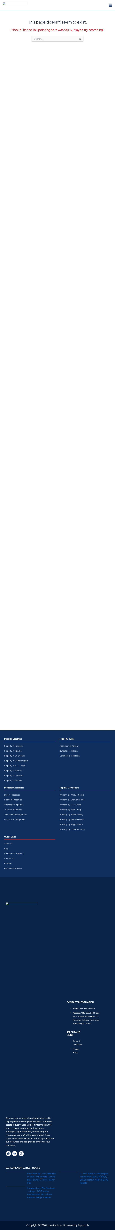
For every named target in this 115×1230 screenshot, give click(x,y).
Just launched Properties (15, 814)
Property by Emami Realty (71, 814)
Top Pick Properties (13, 809)
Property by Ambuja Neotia (72, 795)
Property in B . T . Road (14, 766)
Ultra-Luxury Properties (14, 819)
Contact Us (9, 858)
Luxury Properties (12, 795)
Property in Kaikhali (13, 780)
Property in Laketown (14, 775)
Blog (6, 849)
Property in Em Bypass (14, 756)
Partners (8, 863)
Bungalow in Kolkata (69, 751)
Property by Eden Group (70, 809)
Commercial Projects (13, 853)
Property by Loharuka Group (72, 829)
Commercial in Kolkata (70, 756)
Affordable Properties (13, 805)
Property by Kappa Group (71, 824)
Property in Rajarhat (13, 751)
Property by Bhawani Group (72, 800)
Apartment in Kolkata (69, 746)
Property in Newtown (13, 746)
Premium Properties (13, 800)
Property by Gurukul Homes (72, 819)
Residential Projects (13, 868)
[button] (110, 5)
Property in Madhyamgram (16, 761)
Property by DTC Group (70, 805)
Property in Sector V (13, 770)
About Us (8, 844)
